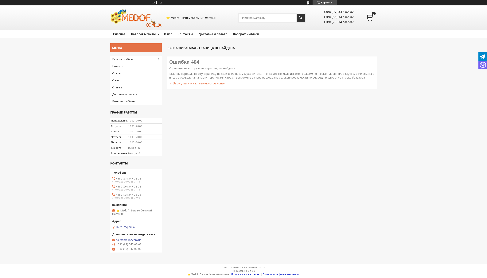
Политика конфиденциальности (281, 274)
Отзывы (117, 87)
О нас (168, 34)
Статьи (117, 73)
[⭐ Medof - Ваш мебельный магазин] (136, 17)
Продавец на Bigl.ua (243, 270)
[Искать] (301, 18)
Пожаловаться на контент (245, 274)
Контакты (185, 34)
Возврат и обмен (246, 34)
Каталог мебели (143, 34)
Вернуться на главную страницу (199, 83)
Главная (119, 34)
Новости (117, 66)
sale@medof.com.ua (128, 240)
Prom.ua (260, 267)
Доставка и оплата (212, 34)
